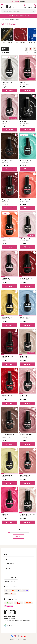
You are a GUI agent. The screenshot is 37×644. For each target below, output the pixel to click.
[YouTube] (25, 636)
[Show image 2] (6, 237)
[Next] (34, 35)
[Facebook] (11, 636)
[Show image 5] (16, 237)
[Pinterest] (22, 636)
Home (2, 19)
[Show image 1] (2, 237)
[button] (18, 554)
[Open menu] (2, 5)
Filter (5, 49)
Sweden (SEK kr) (10, 581)
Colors (7, 19)
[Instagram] (15, 636)
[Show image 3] (9, 237)
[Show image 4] (13, 237)
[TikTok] (18, 636)
